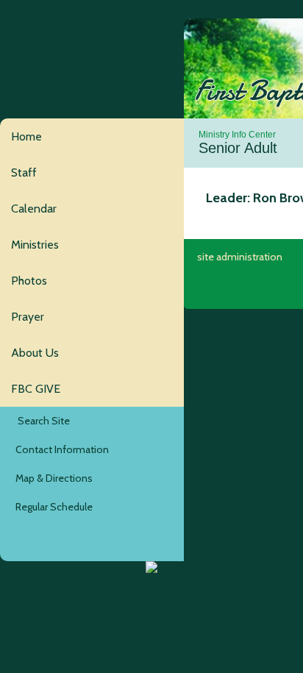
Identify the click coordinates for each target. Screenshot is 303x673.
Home (26, 136)
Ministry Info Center (237, 134)
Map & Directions (52, 478)
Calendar (34, 209)
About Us (35, 353)
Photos (29, 281)
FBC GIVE (35, 389)
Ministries (35, 245)
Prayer (27, 317)
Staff (24, 172)
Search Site (40, 420)
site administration (239, 256)
